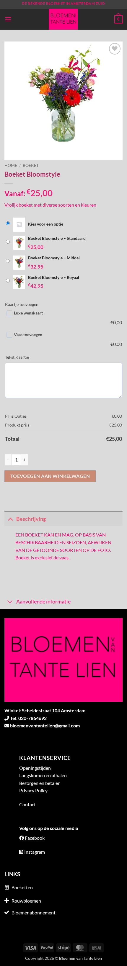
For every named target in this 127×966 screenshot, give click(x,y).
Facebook (35, 838)
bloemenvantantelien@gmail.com (45, 725)
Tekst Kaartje (17, 357)
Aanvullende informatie (43, 601)
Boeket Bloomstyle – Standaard (57, 238)
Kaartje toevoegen (21, 304)
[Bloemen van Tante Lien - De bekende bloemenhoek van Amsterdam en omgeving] (63, 19)
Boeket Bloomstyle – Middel (54, 257)
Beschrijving (31, 519)
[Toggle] (10, 518)
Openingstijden (35, 768)
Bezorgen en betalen (40, 783)
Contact (27, 804)
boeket (31, 165)
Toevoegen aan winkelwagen (50, 476)
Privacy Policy (33, 790)
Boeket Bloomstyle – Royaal (53, 277)
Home (10, 165)
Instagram (34, 852)
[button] (8, 19)
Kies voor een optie (45, 223)
